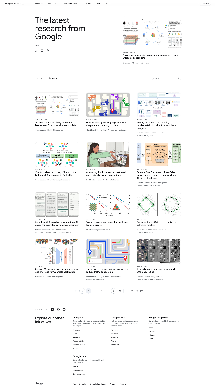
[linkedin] (52, 309)
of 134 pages (137, 291)
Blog (98, 3)
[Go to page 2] (113, 291)
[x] (46, 309)
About (108, 3)
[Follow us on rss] (47, 50)
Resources (52, 3)
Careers (88, 3)
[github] (64, 309)
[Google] (39, 383)
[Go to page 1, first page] (76, 291)
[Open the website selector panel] (23, 4)
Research (39, 3)
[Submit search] (179, 78)
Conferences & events (71, 3)
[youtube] (58, 309)
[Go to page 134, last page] (120, 291)
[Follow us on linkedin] (42, 50)
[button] (40, 78)
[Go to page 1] (82, 291)
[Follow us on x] (36, 50)
